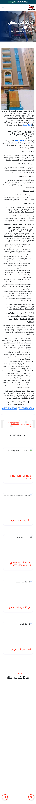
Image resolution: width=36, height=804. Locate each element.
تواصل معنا (17, 750)
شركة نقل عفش (17, 738)
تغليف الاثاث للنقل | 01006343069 (13, 423)
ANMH (22, 801)
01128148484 (9, 408)
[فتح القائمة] (2, 7)
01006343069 (26, 408)
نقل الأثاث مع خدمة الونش (26, 425)
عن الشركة (17, 742)
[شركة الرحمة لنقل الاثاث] (31, 7)
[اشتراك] (4, 790)
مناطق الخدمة (17, 746)
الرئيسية (31, 30)
